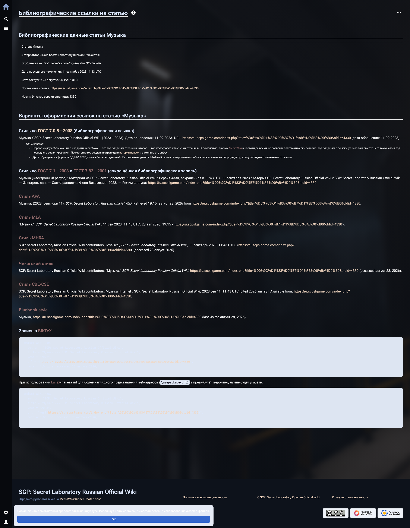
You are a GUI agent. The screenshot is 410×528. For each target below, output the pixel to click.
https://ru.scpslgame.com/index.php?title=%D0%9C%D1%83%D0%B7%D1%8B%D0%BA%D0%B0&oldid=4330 (125, 88)
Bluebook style (33, 309)
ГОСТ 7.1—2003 (53, 170)
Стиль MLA (30, 217)
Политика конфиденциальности (205, 497)
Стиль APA (29, 196)
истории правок (129, 152)
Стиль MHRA (31, 237)
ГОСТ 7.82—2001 (90, 170)
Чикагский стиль (36, 263)
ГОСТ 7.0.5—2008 (55, 130)
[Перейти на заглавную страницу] (6, 7)
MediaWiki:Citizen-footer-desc (80, 499)
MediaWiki (235, 148)
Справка (133, 12)
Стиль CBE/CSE (34, 284)
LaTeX (55, 382)
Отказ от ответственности (350, 497)
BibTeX (45, 330)
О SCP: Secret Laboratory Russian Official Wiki (288, 497)
